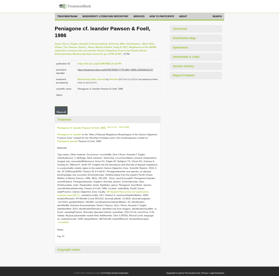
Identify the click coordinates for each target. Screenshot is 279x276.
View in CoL (112, 127)
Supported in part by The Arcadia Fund (183, 273)
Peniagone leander (67, 141)
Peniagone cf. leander (69, 134)
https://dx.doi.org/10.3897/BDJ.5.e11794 (99, 63)
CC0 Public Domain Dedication (114, 273)
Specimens (180, 47)
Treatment (64, 119)
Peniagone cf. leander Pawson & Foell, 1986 (81, 128)
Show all (61, 112)
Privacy (205, 273)
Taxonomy (180, 28)
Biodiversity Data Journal (92, 79)
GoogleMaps (63, 222)
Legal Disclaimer (216, 273)
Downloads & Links (186, 56)
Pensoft (113, 79)
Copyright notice (68, 249)
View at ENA (124, 127)
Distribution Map (184, 38)
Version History (183, 66)
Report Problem (184, 75)
